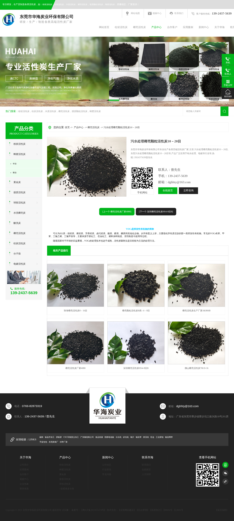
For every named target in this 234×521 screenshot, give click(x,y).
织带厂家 (63, 442)
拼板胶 (59, 437)
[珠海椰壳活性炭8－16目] (75, 306)
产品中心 (156, 27)
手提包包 (43, 442)
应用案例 (188, 27)
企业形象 (24, 484)
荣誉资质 (24, 489)
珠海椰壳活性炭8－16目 (75, 310)
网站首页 (104, 27)
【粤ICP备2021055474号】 (93, 510)
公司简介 (24, 465)
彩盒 (152, 437)
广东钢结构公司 (87, 437)
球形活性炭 (19, 202)
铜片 (132, 437)
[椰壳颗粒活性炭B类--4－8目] (135, 306)
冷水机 (118, 437)
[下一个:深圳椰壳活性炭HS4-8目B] (156, 211)
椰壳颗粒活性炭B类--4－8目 (136, 310)
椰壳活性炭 (82, 4)
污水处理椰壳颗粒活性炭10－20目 (122, 127)
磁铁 (41, 437)
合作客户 (172, 27)
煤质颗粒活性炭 (96, 4)
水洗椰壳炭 (19, 213)
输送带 (139, 437)
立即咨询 (188, 190)
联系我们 (178, 13)
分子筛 (17, 253)
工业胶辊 (159, 437)
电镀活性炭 (19, 264)
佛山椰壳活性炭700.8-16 (196, 368)
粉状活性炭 (47, 4)
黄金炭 (17, 182)
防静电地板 (109, 437)
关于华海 (219, 27)
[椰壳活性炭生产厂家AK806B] (196, 306)
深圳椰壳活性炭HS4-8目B (136, 368)
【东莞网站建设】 (127, 510)
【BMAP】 (168, 510)
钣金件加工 (49, 437)
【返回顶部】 (221, 510)
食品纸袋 (99, 437)
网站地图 (135, 13)
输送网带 (169, 437)
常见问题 (106, 474)
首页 (67, 127)
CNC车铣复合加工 (71, 437)
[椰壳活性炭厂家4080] (75, 363)
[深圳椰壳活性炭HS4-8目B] (135, 363)
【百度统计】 (156, 510)
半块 (15, 164)
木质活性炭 (71, 4)
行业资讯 (106, 469)
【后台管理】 (142, 510)
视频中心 (157, 13)
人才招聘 (146, 474)
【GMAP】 (178, 510)
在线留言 (168, 190)
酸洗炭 (17, 223)
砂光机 (126, 437)
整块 (15, 173)
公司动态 (106, 465)
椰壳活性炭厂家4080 (75, 368)
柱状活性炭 (59, 4)
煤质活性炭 (19, 192)
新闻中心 (204, 27)
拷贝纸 (146, 437)
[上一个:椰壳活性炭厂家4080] (116, 211)
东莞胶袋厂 (53, 442)
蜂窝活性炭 (110, 4)
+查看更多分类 (66, 489)
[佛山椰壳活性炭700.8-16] (196, 363)
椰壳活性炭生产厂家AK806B (196, 310)
